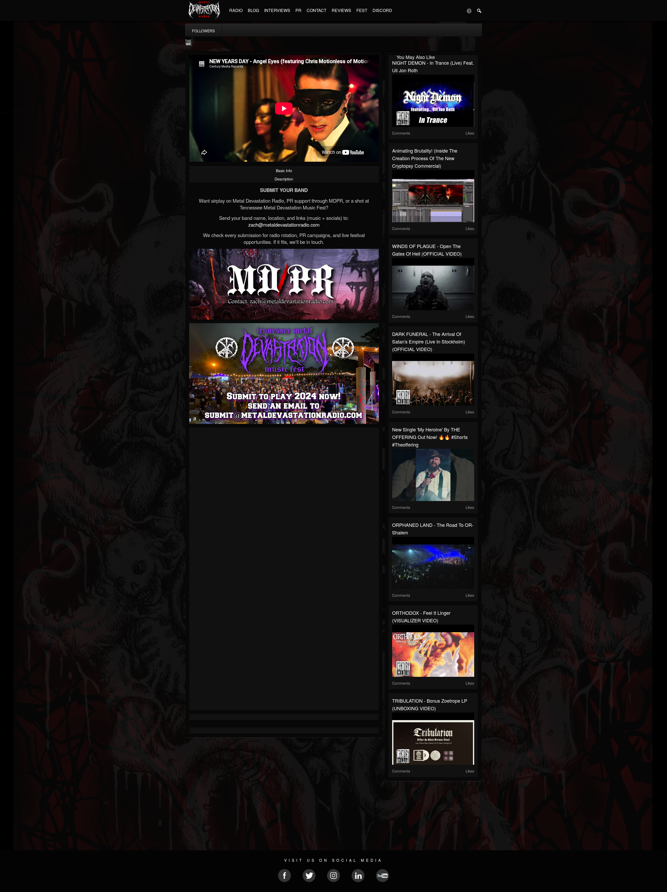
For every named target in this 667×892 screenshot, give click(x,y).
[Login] (469, 10)
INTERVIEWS (277, 10)
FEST (361, 10)
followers (203, 30)
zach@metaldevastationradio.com (284, 224)
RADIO (236, 10)
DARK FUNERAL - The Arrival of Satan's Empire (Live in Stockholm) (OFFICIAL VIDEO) (428, 341)
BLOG (253, 10)
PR (298, 10)
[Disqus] (284, 501)
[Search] (479, 10)
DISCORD (382, 10)
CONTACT (316, 10)
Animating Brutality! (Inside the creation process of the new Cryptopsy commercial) (424, 158)
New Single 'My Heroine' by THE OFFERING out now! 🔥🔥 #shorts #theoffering (430, 437)
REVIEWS (341, 10)
